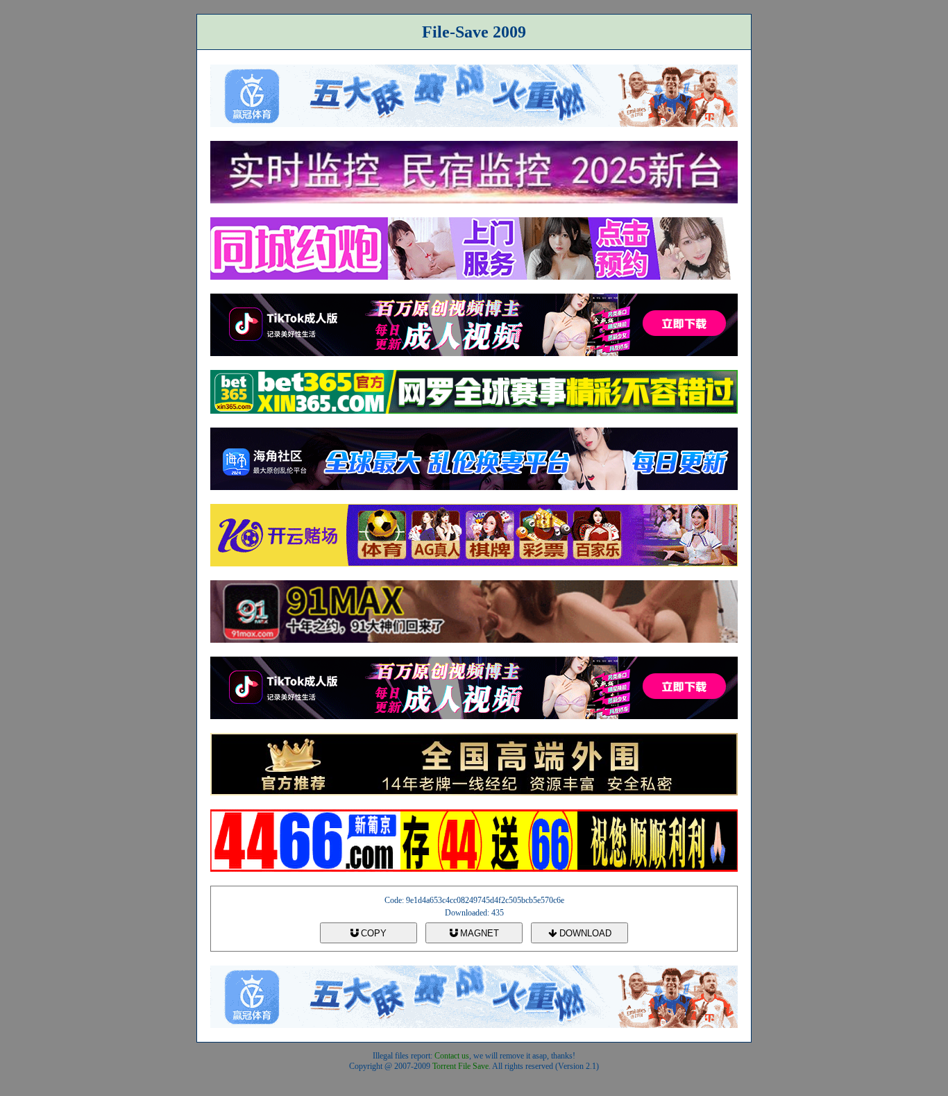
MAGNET (478, 933)
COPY (372, 933)
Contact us (451, 1056)
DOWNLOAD (584, 933)
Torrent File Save (460, 1066)
